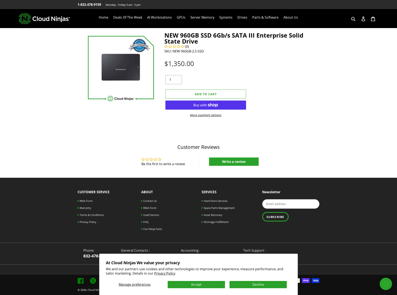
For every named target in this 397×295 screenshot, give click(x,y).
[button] (174, 46)
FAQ (145, 222)
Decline (258, 284)
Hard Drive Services (215, 201)
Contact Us (150, 201)
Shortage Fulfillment (216, 222)
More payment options (205, 115)
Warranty (85, 208)
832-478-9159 (96, 256)
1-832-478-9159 (89, 4)
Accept (196, 284)
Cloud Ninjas (95, 290)
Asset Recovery (212, 215)
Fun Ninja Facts (152, 229)
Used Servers (151, 215)
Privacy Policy (164, 273)
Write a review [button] (234, 161)
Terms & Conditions (91, 215)
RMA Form (86, 201)
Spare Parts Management (219, 208)
